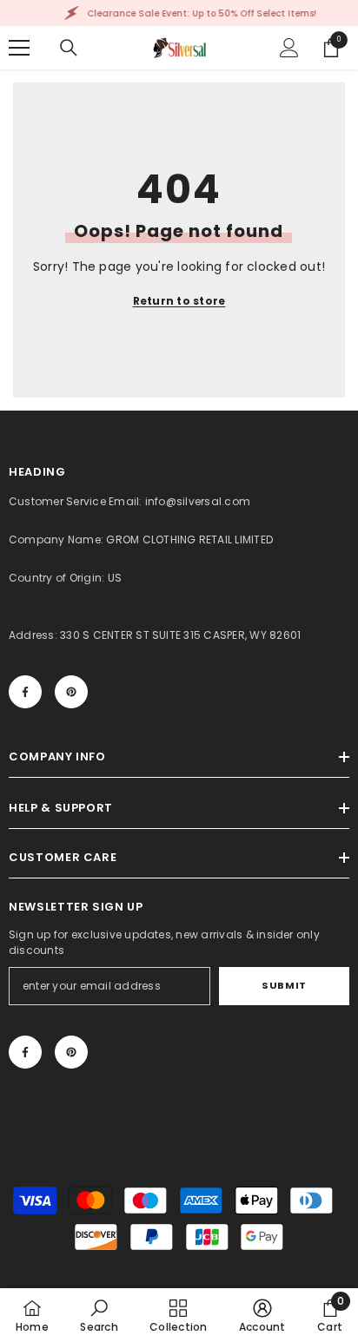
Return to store (179, 300)
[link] (98, 1315)
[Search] (68, 47)
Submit (284, 985)
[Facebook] (25, 691)
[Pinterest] (71, 691)
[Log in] (289, 47)
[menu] (19, 47)
